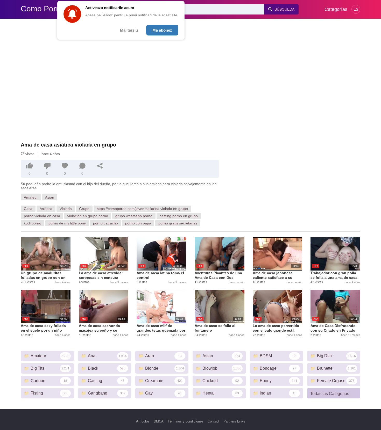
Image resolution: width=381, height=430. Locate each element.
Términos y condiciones (185, 421)
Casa (28, 209)
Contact (213, 421)
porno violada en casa (42, 216)
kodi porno (32, 223)
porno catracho (105, 223)
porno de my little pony (67, 223)
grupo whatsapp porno (133, 216)
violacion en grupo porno (87, 216)
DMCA (159, 421)
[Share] (100, 165)
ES (356, 9)
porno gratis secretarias (177, 223)
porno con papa (138, 223)
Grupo (84, 209)
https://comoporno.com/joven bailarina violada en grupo (142, 209)
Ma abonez (162, 30)
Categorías (335, 9)
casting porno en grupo (179, 216)
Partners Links (234, 421)
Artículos (143, 421)
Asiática (46, 209)
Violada (66, 209)
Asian (49, 197)
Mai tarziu (129, 30)
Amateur (31, 197)
